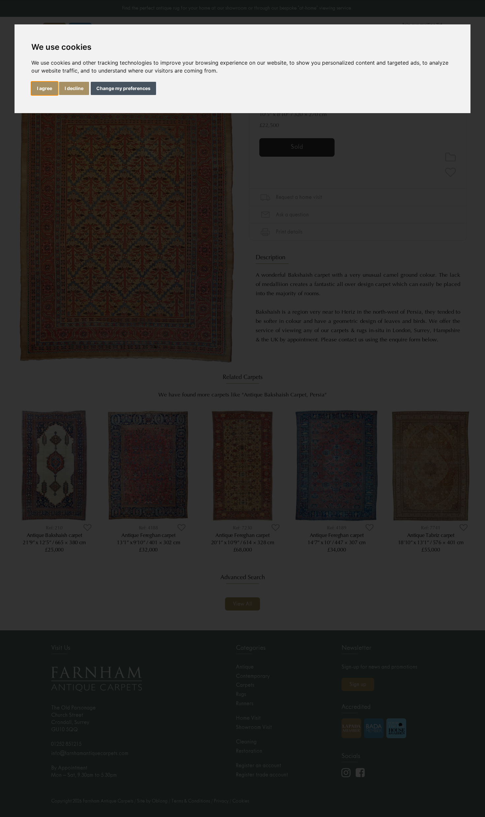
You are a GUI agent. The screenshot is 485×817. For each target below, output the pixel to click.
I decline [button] (74, 88)
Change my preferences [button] (123, 88)
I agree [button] (44, 88)
